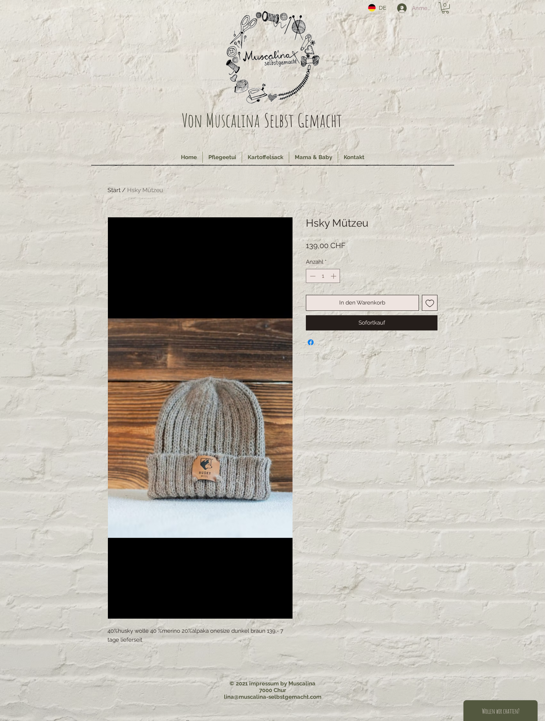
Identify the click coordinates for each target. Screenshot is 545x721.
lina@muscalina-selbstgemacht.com (272, 697)
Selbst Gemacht (303, 120)
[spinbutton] (323, 276)
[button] (445, 7)
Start (114, 190)
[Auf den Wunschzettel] (430, 303)
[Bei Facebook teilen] (310, 342)
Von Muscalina (221, 120)
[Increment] (334, 276)
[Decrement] (312, 276)
